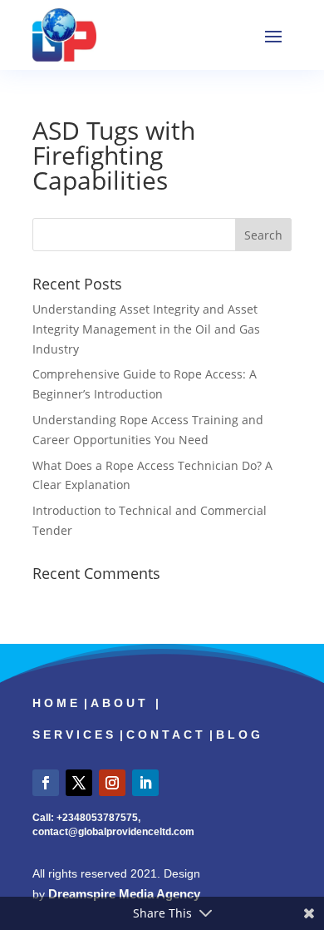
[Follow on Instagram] (112, 782)
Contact (166, 734)
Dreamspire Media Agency (124, 894)
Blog (239, 734)
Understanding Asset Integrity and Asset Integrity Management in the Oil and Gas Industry (146, 329)
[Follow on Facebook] (45, 782)
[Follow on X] (79, 782)
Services (74, 734)
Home (56, 703)
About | (126, 703)
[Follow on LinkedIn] (145, 782)
